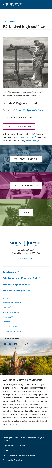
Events (6, 307)
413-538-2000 (26, 258)
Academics (9, 272)
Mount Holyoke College (29, 110)
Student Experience (15, 284)
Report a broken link (19, 127)
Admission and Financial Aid (20, 278)
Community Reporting (13, 460)
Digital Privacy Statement (14, 445)
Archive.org (30, 140)
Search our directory (19, 118)
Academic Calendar (12, 312)
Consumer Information (13, 331)
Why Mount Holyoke (15, 290)
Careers (6, 321)
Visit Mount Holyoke (12, 302)
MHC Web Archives (25, 137)
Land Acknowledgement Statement (19, 455)
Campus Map (9, 326)
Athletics (7, 317)
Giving (12, 21)
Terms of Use (9, 450)
